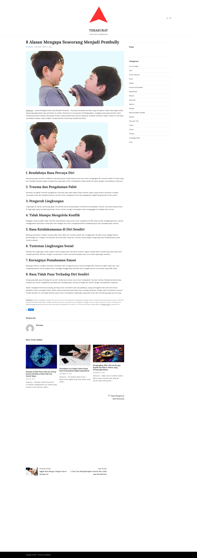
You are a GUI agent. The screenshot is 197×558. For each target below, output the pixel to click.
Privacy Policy (105, 304)
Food (131, 79)
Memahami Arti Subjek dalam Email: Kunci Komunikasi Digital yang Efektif (74, 370)
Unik (130, 142)
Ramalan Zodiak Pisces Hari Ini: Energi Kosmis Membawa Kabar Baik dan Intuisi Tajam (41, 374)
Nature (131, 104)
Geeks (31, 309)
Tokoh (131, 125)
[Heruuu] (30, 328)
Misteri (131, 96)
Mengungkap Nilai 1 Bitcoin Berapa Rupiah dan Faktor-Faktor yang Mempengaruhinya (106, 367)
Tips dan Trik (134, 121)
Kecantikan (133, 92)
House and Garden (136, 87)
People (131, 108)
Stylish (131, 117)
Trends (131, 134)
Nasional (132, 100)
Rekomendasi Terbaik (137, 113)
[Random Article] (167, 18)
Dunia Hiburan (134, 75)
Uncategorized (134, 138)
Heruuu (30, 47)
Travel (131, 129)
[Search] (170, 18)
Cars (130, 70)
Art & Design (133, 66)
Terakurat (29, 110)
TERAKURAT (98, 30)
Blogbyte (48, 555)
